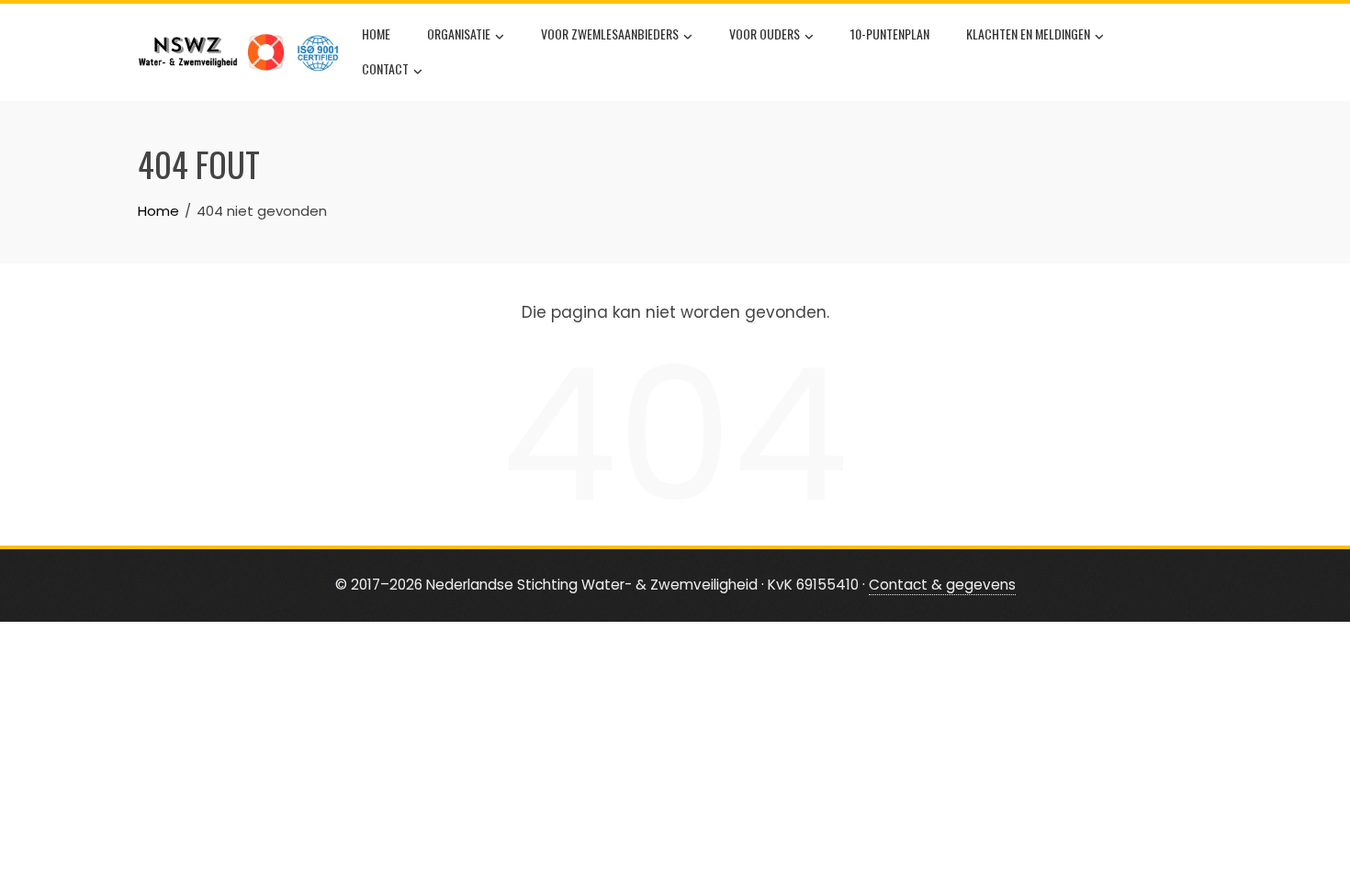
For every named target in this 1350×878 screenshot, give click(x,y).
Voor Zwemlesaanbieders (610, 33)
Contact (385, 68)
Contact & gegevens (942, 584)
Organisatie (458, 33)
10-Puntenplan (889, 33)
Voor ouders (764, 33)
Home (376, 33)
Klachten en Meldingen (1028, 33)
